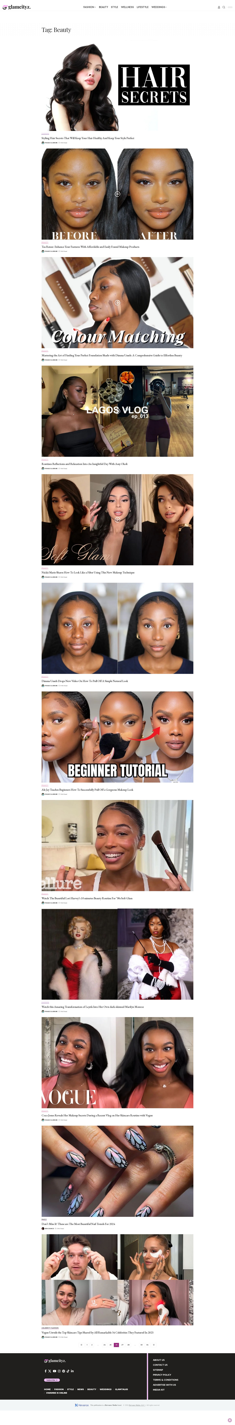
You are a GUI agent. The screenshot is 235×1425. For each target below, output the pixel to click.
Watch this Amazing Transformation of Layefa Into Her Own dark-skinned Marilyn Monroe (93, 1007)
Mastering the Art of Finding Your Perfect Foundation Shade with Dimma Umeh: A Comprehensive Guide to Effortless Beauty (112, 355)
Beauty (45, 242)
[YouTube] (54, 1371)
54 (147, 1345)
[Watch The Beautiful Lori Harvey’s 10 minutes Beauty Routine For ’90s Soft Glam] (117, 845)
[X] (50, 1371)
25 (110, 1345)
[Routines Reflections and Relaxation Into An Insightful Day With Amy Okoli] (117, 411)
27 (122, 1345)
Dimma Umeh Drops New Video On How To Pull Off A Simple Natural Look (85, 681)
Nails (44, 1220)
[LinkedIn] (72, 1371)
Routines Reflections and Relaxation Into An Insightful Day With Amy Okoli (84, 464)
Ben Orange (49, 1228)
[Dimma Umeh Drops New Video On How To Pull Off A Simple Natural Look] (117, 628)
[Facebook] (45, 1371)
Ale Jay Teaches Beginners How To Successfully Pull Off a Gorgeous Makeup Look (87, 790)
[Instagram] (59, 1371)
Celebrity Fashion (50, 1328)
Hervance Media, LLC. (137, 1405)
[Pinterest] (64, 1371)
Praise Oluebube (51, 143)
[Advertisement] (44, 16)
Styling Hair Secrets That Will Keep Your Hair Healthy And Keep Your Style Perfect (88, 138)
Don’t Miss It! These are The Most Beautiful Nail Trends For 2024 (78, 1224)
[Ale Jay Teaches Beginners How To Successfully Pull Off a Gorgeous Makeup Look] (117, 737)
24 (105, 1345)
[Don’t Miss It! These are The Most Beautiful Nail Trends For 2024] (117, 1171)
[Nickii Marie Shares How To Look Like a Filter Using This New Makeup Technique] (117, 519)
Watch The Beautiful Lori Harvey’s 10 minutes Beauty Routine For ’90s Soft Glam (87, 898)
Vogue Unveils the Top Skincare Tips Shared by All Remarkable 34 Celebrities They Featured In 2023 (97, 1332)
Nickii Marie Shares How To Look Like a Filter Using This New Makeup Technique (88, 572)
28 (128, 1345)
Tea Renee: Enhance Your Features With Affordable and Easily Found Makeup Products (90, 247)
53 (141, 1345)
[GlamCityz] (16, 7)
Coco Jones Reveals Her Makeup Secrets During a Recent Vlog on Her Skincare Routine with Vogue (97, 1115)
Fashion (45, 134)
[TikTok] (68, 1371)
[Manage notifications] (230, 1420)
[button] (219, 7)
